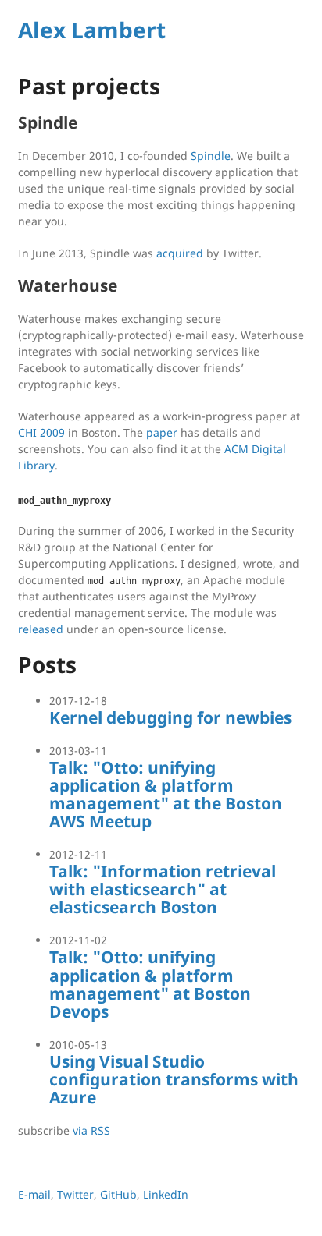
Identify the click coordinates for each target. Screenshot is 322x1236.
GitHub (118, 1194)
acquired (179, 253)
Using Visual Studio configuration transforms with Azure (174, 1079)
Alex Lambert (92, 29)
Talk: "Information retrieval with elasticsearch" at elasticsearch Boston (162, 889)
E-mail (34, 1194)
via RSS (91, 1130)
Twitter (75, 1194)
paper (161, 432)
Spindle (211, 155)
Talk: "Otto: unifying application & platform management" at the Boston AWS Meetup (165, 794)
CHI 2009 (41, 432)
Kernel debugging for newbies (170, 717)
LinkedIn (165, 1194)
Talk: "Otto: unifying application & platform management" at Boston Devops (150, 984)
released (40, 629)
